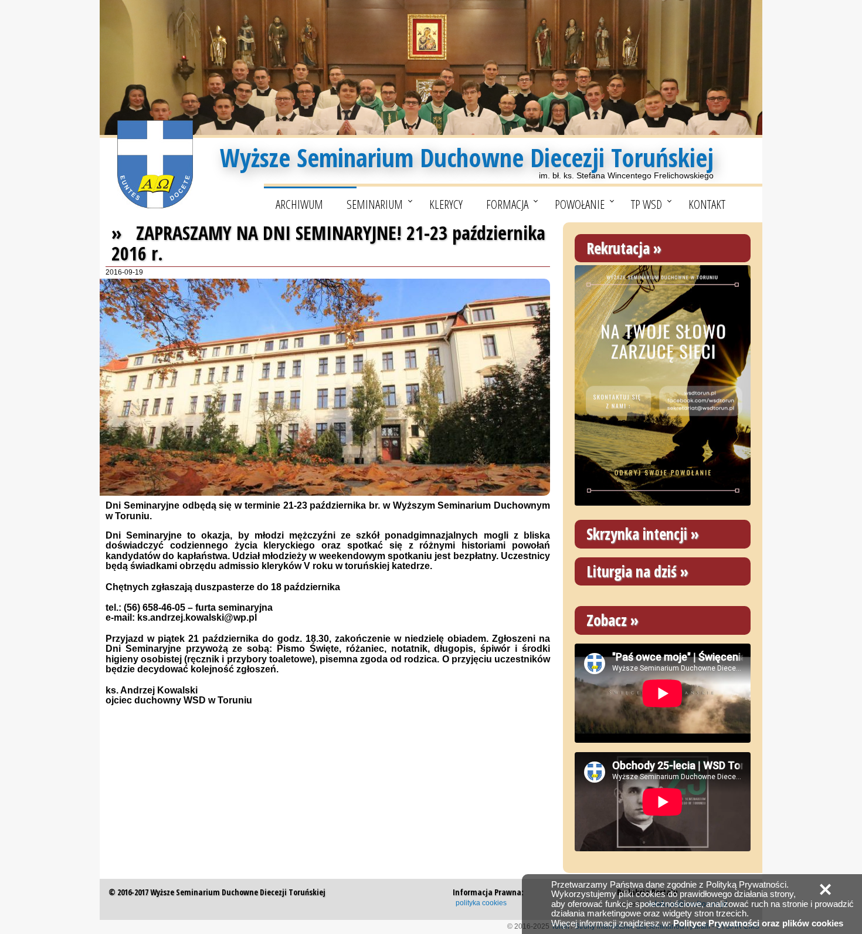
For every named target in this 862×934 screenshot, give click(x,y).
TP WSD (646, 204)
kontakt (706, 204)
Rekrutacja (618, 248)
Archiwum (299, 204)
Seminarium (375, 204)
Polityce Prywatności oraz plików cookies (758, 923)
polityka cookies (481, 903)
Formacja (507, 204)
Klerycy (446, 204)
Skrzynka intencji (636, 533)
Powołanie (580, 204)
